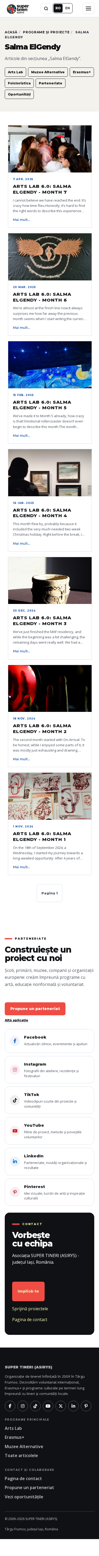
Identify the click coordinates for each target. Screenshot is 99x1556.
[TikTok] (35, 1406)
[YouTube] (48, 1406)
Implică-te (28, 1291)
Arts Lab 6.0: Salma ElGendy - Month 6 (42, 297)
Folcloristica (19, 83)
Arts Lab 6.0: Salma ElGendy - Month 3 (42, 620)
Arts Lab (15, 72)
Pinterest (54, 1192)
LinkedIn (55, 1161)
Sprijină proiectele (30, 1309)
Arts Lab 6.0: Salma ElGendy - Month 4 (42, 512)
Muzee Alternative (48, 72)
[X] (60, 1406)
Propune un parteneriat (35, 1008)
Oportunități (19, 94)
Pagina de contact (29, 1319)
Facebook (55, 1040)
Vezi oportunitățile (24, 1497)
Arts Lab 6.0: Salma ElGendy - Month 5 (42, 405)
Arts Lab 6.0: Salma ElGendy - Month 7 (42, 189)
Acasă (11, 32)
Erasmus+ (82, 72)
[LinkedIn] (73, 1406)
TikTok (50, 1100)
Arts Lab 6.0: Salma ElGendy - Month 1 (42, 836)
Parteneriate (50, 83)
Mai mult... (21, 220)
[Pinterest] (86, 1406)
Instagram (51, 1070)
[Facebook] (10, 1406)
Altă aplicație (16, 1020)
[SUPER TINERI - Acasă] (18, 8)
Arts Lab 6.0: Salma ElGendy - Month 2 (42, 728)
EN (67, 8)
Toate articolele (21, 1455)
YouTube (53, 1131)
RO (58, 8)
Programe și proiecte (46, 32)
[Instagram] (22, 1406)
